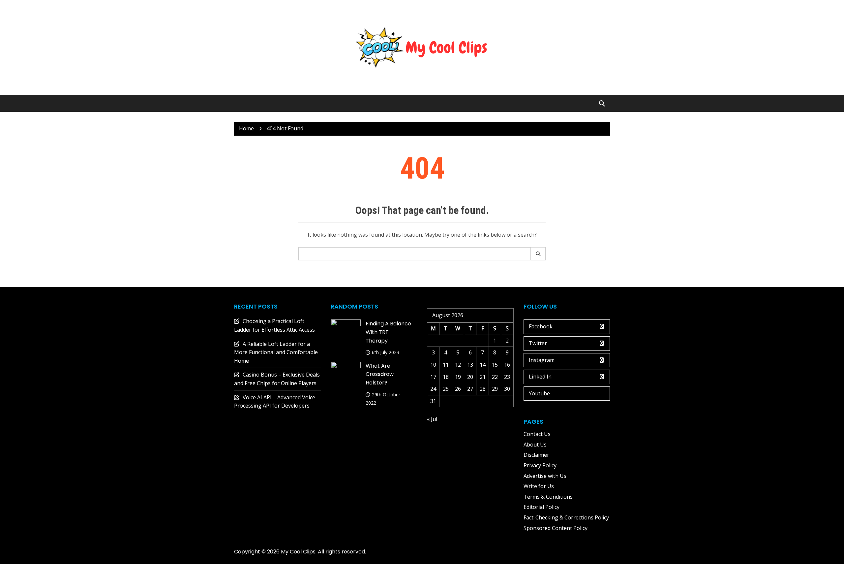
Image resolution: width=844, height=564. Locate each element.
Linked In (540, 376)
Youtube (539, 393)
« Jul (432, 419)
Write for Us (539, 486)
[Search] (538, 253)
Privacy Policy (540, 465)
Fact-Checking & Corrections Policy (566, 517)
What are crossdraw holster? (380, 374)
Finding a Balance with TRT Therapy (388, 332)
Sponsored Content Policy (556, 528)
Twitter (538, 343)
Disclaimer (536, 454)
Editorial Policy (541, 507)
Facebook (541, 326)
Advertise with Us (545, 476)
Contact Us (537, 434)
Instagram (542, 360)
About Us (535, 444)
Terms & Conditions (548, 496)
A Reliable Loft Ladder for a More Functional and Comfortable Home (276, 352)
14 (483, 364)
